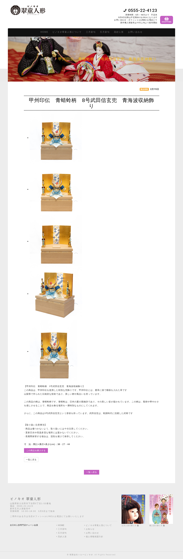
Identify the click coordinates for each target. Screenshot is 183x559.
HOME (44, 32)
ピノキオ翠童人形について (67, 32)
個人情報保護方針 (94, 536)
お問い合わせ (135, 32)
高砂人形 (119, 32)
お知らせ (90, 529)
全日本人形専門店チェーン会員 (24, 525)
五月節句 (105, 32)
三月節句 (91, 32)
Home (47, 59)
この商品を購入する (36, 450)
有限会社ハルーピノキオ (81, 555)
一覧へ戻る (91, 472)
